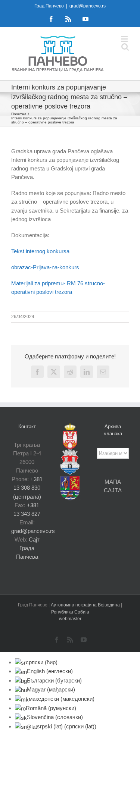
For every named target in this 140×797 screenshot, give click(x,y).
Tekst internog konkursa (40, 251)
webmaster (70, 618)
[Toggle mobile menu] (125, 39)
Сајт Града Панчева (28, 548)
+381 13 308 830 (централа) (28, 487)
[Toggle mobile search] (125, 47)
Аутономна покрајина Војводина (86, 605)
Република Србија (70, 612)
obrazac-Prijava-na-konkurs (45, 267)
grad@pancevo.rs (87, 6)
